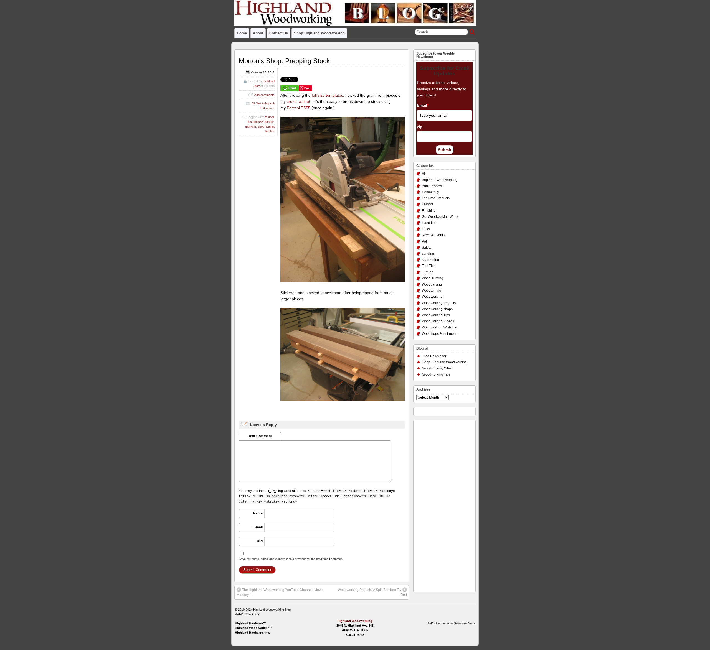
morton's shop (254, 126)
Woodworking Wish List (439, 327)
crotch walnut (298, 101)
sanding (428, 254)
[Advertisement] (438, 505)
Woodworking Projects (439, 303)
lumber (269, 121)
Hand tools (430, 223)
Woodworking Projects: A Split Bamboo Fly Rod (372, 592)
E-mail (258, 527)
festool (269, 117)
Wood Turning (432, 278)
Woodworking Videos (438, 321)
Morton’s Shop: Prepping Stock (284, 61)
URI (260, 541)
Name (258, 513)
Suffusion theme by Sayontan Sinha (451, 623)
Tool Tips (428, 266)
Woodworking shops (437, 309)
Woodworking (432, 297)
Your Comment (260, 436)
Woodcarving (432, 284)
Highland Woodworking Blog (272, 609)
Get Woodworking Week (440, 217)
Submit (444, 149)
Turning (427, 272)
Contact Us (278, 33)
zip (419, 126)
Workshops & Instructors (440, 334)
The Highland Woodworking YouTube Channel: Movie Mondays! (280, 592)
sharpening (430, 260)
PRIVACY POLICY (247, 614)
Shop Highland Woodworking (319, 33)
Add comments (264, 94)
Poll (425, 241)
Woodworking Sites (437, 368)
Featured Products (436, 198)
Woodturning (431, 290)
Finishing (429, 211)
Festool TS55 (298, 108)
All (253, 103)
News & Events (433, 235)
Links (426, 229)
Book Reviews (432, 186)
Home (242, 33)
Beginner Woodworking (439, 180)
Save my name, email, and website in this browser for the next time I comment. (291, 558)
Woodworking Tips (436, 315)
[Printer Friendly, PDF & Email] (289, 88)
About (258, 33)
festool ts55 (255, 121)
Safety (426, 247)
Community (430, 192)
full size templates (327, 95)
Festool (427, 204)
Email (422, 105)
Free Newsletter (434, 356)
